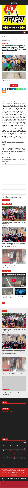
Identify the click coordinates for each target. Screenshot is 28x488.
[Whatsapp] (18, 89)
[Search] (21, 33)
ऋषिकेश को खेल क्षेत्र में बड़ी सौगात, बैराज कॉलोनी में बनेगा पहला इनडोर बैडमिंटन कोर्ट (14, 213)
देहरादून (14, 470)
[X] (9, 89)
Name (3, 181)
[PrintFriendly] (23, 89)
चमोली (24, 469)
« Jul (3, 465)
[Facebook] (4, 89)
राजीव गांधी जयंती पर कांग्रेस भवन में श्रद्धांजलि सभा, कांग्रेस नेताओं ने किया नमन (14, 383)
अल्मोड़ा (9, 469)
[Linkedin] (13, 89)
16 (24, 453)
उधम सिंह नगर (19, 469)
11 (7, 453)
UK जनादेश (5, 53)
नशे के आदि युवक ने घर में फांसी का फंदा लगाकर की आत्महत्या (13, 142)
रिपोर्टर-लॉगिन (22, 472)
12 (10, 453)
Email (3, 186)
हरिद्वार (17, 472)
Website (4, 191)
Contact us (4, 469)
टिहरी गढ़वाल (9, 470)
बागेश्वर (9, 472)
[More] (4, 91)
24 (3, 459)
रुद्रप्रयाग (13, 472)
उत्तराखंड (3, 43)
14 (17, 453)
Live (24, 32)
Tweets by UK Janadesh (7, 411)
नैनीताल (18, 470)
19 (10, 456)
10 (3, 453)
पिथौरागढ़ (22, 470)
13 (14, 453)
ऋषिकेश (6, 43)
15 (21, 453)
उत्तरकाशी (14, 469)
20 (14, 456)
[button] (7, 293)
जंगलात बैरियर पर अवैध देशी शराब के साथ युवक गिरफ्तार (14, 256)
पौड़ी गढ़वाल (4, 472)
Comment (4, 163)
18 (7, 456)
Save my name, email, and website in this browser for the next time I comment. (13, 196)
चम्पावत (4, 470)
